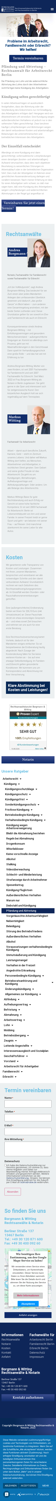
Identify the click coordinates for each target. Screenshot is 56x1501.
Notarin (28, 759)
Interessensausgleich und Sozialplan (26, 1050)
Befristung (10, 1009)
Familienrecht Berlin (42, 1344)
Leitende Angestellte (16, 1045)
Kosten (5, 1348)
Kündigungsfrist (15, 799)
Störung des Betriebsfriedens (24, 931)
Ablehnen (11, 1485)
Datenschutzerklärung (17, 1178)
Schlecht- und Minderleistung (24, 874)
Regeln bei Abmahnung (20, 838)
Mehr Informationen (28, 1295)
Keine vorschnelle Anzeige (22, 854)
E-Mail (8, 1125)
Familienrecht (11, 1071)
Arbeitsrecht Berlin (41, 1339)
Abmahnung (11, 1014)
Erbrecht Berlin (39, 1348)
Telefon (9, 1111)
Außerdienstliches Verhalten (23, 895)
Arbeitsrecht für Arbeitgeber (21, 1066)
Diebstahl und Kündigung (21, 905)
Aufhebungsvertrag (16, 1004)
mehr (45, 1485)
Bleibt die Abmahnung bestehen (25, 833)
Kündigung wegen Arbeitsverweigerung (19, 827)
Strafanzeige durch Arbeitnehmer (26, 879)
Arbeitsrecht (10, 778)
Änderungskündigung (18, 989)
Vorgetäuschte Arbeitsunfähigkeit (27, 915)
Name (8, 1098)
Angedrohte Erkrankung (20, 970)
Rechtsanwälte (10, 1339)
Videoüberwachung (18, 869)
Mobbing (9, 1030)
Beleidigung (13, 926)
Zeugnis (9, 1040)
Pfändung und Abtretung (21, 910)
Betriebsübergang (15, 1035)
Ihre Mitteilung (14, 1139)
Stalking (11, 864)
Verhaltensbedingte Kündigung (23, 820)
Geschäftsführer (14, 1056)
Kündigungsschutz (16, 794)
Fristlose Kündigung (17, 809)
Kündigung (10, 783)
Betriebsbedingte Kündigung (22, 814)
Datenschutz (37, 1352)
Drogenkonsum (15, 843)
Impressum (37, 1357)
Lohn (7, 1025)
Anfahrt (6, 1357)
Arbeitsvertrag (13, 1019)
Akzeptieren (28, 1303)
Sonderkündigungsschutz (20, 804)
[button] (52, 9)
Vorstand (9, 1061)
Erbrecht (8, 1076)
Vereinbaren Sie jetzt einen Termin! (23, 206)
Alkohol (10, 859)
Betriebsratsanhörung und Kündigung (21, 982)
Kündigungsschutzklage (19, 789)
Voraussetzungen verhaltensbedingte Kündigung (29, 948)
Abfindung (10, 999)
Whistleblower (15, 848)
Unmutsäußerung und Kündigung (26, 955)
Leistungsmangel (16, 960)
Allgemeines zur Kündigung (21, 994)
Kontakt (6, 1352)
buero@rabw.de (28, 1182)
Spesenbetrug (14, 884)
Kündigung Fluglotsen (19, 890)
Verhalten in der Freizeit (20, 965)
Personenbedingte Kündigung (23, 975)
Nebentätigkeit (15, 921)
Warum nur (13, 900)
